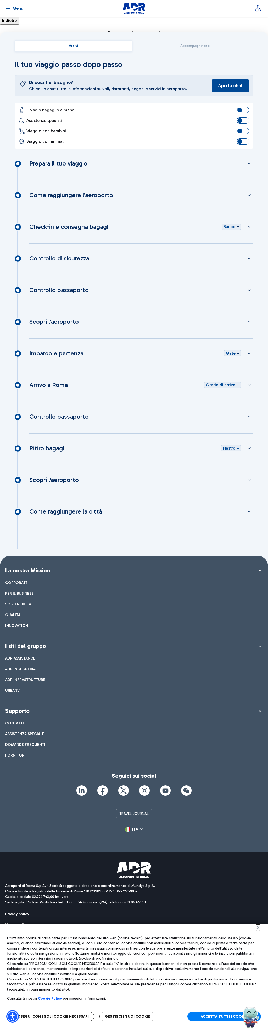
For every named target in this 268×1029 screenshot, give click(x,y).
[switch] (243, 110)
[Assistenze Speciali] (258, 8)
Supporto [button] (17, 710)
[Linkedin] (81, 790)
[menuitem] (16, 582)
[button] (134, 829)
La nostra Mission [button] (27, 570)
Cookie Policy (50, 998)
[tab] (73, 46)
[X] (123, 790)
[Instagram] (144, 790)
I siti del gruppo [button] (25, 646)
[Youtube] (165, 790)
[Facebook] (102, 790)
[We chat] (186, 790)
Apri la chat (230, 85)
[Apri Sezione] (249, 163)
